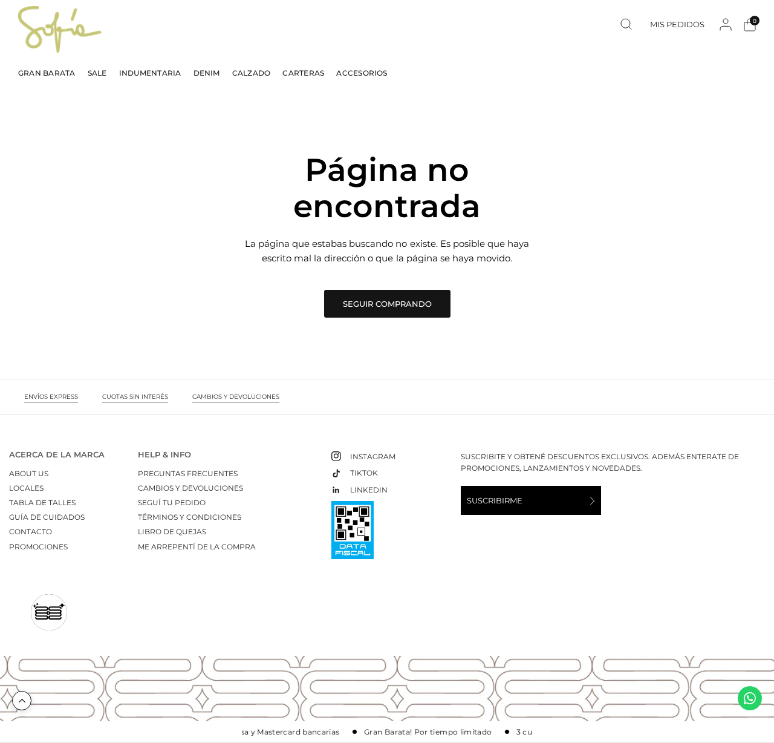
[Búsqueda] (626, 24)
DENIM (207, 72)
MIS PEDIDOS (677, 23)
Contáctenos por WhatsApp (750, 698)
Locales (26, 488)
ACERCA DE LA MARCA (57, 455)
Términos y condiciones (189, 517)
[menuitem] (50, 73)
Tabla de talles (42, 502)
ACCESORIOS (361, 72)
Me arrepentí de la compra (197, 546)
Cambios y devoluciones (190, 488)
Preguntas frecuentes (188, 473)
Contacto (30, 531)
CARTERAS (303, 72)
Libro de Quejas (172, 531)
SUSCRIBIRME (494, 500)
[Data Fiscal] (352, 535)
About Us (28, 473)
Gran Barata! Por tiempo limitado (421, 732)
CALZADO (251, 72)
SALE (97, 72)
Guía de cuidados (47, 517)
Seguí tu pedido (172, 502)
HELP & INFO (164, 455)
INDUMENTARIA (150, 72)
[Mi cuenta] (726, 24)
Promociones (38, 546)
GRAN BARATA (47, 72)
